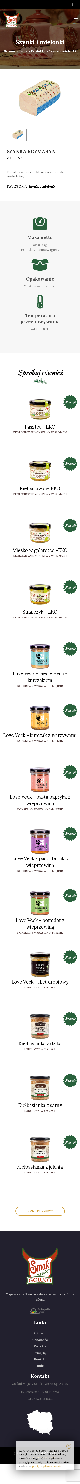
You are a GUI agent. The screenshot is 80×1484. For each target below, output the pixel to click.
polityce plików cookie (47, 1466)
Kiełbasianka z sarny (40, 1105)
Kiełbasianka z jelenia (40, 1167)
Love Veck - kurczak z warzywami (40, 735)
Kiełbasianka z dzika (40, 1044)
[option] (40, 98)
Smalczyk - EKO (40, 612)
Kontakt (40, 1359)
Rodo (40, 1366)
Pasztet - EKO (40, 427)
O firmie (40, 1333)
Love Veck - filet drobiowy (40, 982)
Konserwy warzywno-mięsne (40, 686)
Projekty (40, 1346)
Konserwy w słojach (40, 987)
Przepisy (40, 1353)
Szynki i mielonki (42, 186)
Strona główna (15, 51)
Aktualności (40, 1340)
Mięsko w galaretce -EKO (40, 550)
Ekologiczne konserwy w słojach (40, 432)
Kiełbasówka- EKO (40, 489)
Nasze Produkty (40, 1211)
